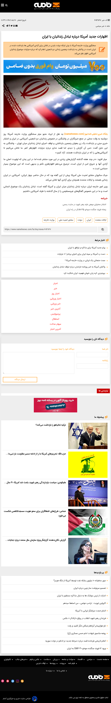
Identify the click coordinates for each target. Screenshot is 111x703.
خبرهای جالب (21, 659)
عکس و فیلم (35, 659)
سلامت (47, 659)
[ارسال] (16, 26)
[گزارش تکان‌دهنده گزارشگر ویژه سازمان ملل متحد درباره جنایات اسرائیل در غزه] (88, 551)
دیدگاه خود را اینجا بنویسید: (62, 349)
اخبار (55, 284)
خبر (55, 289)
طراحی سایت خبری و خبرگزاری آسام (17, 698)
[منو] (2, 5)
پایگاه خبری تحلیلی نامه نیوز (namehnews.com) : (85, 134)
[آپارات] (2, 681)
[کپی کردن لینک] (102, 230)
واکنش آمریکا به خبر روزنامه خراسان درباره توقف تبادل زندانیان (79, 267)
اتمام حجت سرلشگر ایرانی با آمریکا (90, 611)
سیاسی (90, 659)
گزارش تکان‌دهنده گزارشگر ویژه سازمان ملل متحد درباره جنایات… (35, 540)
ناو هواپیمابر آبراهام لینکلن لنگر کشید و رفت (87, 626)
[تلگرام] (6, 26)
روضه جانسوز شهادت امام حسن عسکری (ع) (86, 633)
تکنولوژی (8, 659)
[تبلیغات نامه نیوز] (55, 66)
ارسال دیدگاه (20, 379)
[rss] (22, 681)
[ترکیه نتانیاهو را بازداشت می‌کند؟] (88, 436)
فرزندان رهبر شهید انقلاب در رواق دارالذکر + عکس (84, 618)
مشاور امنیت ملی (66, 220)
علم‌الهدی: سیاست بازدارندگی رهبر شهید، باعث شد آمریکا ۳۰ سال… (35, 483)
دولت (80, 220)
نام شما (105, 349)
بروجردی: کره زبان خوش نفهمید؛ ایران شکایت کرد (84, 273)
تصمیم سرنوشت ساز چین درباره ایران (90, 588)
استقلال (55, 319)
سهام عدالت (55, 324)
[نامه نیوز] (47, 6)
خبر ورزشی (56, 304)
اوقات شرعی (41, 663)
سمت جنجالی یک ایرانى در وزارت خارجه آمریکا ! (85, 260)
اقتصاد (80, 659)
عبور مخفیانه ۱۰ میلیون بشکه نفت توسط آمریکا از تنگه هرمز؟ (79, 580)
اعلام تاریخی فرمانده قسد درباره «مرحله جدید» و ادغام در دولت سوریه (75, 641)
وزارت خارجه (49, 220)
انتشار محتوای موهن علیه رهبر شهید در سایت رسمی (84, 204)
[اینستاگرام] (17, 681)
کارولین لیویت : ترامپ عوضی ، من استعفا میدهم (84, 603)
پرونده (62, 663)
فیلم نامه (72, 663)
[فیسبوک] (9, 26)
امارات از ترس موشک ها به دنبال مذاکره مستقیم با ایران (81, 596)
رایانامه (105, 360)
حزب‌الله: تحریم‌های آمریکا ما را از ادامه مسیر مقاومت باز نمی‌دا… (36, 454)
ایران (89, 220)
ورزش (56, 659)
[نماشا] (7, 681)
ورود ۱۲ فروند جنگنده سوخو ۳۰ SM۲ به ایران (86, 648)
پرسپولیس (55, 314)
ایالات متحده (100, 220)
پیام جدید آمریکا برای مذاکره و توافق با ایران (86, 248)
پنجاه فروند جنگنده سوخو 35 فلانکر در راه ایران (86, 209)
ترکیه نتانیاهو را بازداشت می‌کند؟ (51, 425)
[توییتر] (11, 26)
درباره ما (50, 670)
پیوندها (53, 663)
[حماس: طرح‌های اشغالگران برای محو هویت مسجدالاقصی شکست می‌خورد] (88, 522)
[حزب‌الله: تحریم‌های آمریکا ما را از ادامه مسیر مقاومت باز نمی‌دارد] (88, 465)
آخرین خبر (55, 309)
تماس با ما (61, 670)
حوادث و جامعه (68, 659)
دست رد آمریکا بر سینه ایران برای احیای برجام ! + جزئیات (81, 254)
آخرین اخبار (55, 329)
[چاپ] (13, 26)
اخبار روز (55, 294)
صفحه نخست (102, 659)
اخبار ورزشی (55, 299)
